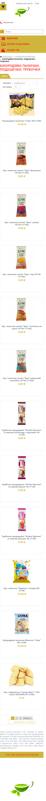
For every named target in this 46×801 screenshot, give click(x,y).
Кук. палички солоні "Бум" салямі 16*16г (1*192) (22, 223)
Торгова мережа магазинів (22, 754)
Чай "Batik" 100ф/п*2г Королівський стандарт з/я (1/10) (21, 744)
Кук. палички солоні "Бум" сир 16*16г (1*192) (22, 275)
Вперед (26, 718)
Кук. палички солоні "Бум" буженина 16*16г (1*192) (22, 171)
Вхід (37, 3)
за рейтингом (19, 83)
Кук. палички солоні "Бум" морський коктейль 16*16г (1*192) (22, 379)
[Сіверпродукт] (21, 12)
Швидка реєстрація (24, 3)
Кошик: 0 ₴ (13, 50)
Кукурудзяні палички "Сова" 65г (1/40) (21, 121)
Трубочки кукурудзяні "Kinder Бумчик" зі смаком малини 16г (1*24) (22, 537)
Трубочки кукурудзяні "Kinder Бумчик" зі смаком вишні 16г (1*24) (22, 485)
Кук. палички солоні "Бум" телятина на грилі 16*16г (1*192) (22, 327)
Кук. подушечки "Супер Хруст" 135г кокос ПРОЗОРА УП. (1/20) (22, 693)
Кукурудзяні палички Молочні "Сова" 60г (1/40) (22, 641)
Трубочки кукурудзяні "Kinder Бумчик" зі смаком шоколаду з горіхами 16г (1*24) (22, 432)
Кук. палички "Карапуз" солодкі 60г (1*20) (22, 589)
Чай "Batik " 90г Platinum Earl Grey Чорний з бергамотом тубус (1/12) (21, 742)
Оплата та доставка (18, 44)
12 (15, 87)
